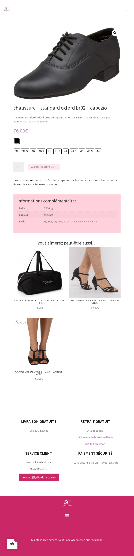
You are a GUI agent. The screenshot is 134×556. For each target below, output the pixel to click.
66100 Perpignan (95, 444)
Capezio (52, 184)
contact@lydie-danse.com (39, 477)
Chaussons (91, 180)
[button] (115, 33)
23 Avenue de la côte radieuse (95, 437)
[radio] (16, 141)
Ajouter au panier (44, 167)
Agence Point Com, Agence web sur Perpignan (76, 540)
